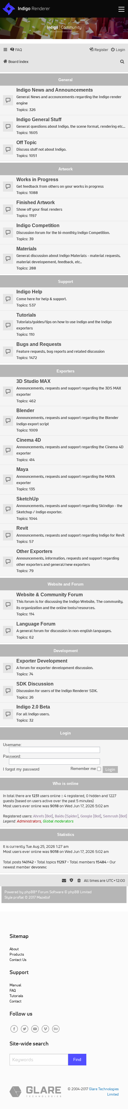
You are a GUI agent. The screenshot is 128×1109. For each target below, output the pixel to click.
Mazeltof (43, 897)
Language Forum (35, 623)
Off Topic (26, 142)
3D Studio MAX (33, 381)
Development (66, 651)
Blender (25, 410)
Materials (26, 248)
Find (77, 1059)
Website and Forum (66, 584)
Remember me (84, 769)
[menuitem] (16, 49)
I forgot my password (21, 769)
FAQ (13, 990)
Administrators (29, 821)
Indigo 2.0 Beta (33, 706)
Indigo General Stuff (38, 119)
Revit (22, 528)
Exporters (65, 371)
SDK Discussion (35, 683)
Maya (22, 469)
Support (65, 281)
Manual (15, 985)
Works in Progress (37, 179)
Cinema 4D (28, 440)
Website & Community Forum (49, 594)
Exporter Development (41, 660)
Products (17, 954)
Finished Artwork (35, 202)
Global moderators (58, 821)
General (65, 80)
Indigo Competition (38, 225)
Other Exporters (34, 551)
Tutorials (26, 315)
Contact (15, 1001)
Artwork (65, 169)
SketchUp (27, 498)
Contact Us (18, 959)
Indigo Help (29, 291)
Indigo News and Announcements (54, 90)
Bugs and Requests (38, 344)
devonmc (39, 867)
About (14, 948)
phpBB (29, 891)
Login (65, 733)
